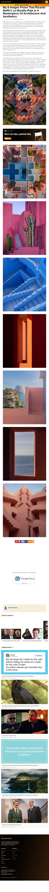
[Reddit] (29, 551)
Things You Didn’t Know (5, 870)
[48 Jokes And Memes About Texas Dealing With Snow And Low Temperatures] (24, 672)
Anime (2, 868)
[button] (46, 2)
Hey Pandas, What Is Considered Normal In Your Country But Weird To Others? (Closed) (20, 775)
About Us (14, 868)
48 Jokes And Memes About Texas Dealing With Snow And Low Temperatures (18, 686)
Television (3, 863)
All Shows (3, 874)
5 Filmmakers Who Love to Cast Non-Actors (11, 651)
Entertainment (4, 866)
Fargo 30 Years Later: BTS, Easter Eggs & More (32, 651)
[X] (26, 551)
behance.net (7, 82)
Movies (2, 864)
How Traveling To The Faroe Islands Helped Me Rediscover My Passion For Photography (20, 805)
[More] (32, 551)
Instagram (35, 80)
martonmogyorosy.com (17, 80)
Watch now (32, 5)
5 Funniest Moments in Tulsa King (9, 745)
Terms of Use (15, 866)
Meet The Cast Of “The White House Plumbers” (11, 835)
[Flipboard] (19, 551)
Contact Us (14, 870)
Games (2, 872)
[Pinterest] (16, 551)
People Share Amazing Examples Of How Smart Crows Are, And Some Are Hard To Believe (20, 716)
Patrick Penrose (7, 19)
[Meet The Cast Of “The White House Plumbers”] (24, 821)
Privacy (13, 863)
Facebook (28, 80)
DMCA (13, 864)
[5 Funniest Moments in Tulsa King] (24, 732)
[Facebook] (22, 551)
